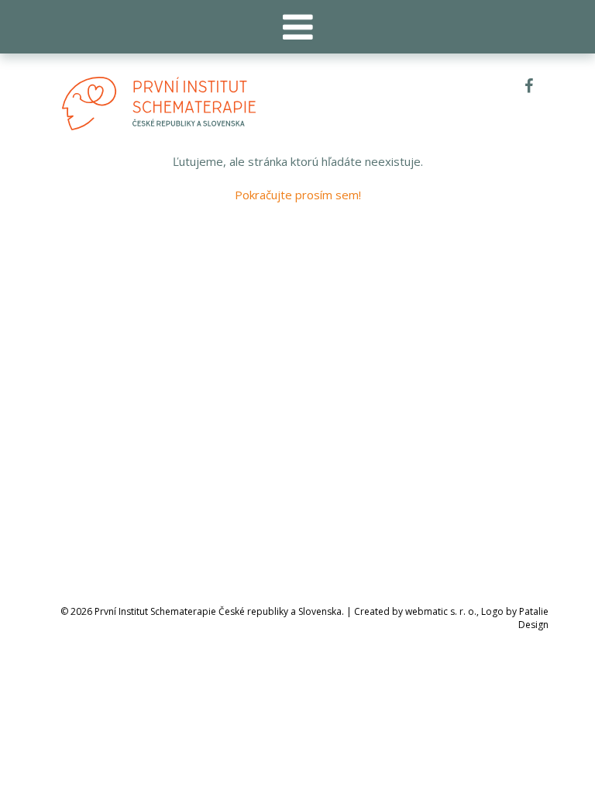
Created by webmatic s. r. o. (415, 611)
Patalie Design (533, 618)
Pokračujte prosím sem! (298, 194)
